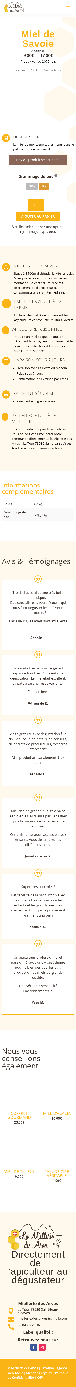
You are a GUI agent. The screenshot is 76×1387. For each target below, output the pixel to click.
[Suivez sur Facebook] (33, 1347)
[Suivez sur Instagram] (42, 1347)
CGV (40, 1377)
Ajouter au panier (38, 216)
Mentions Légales (39, 1373)
